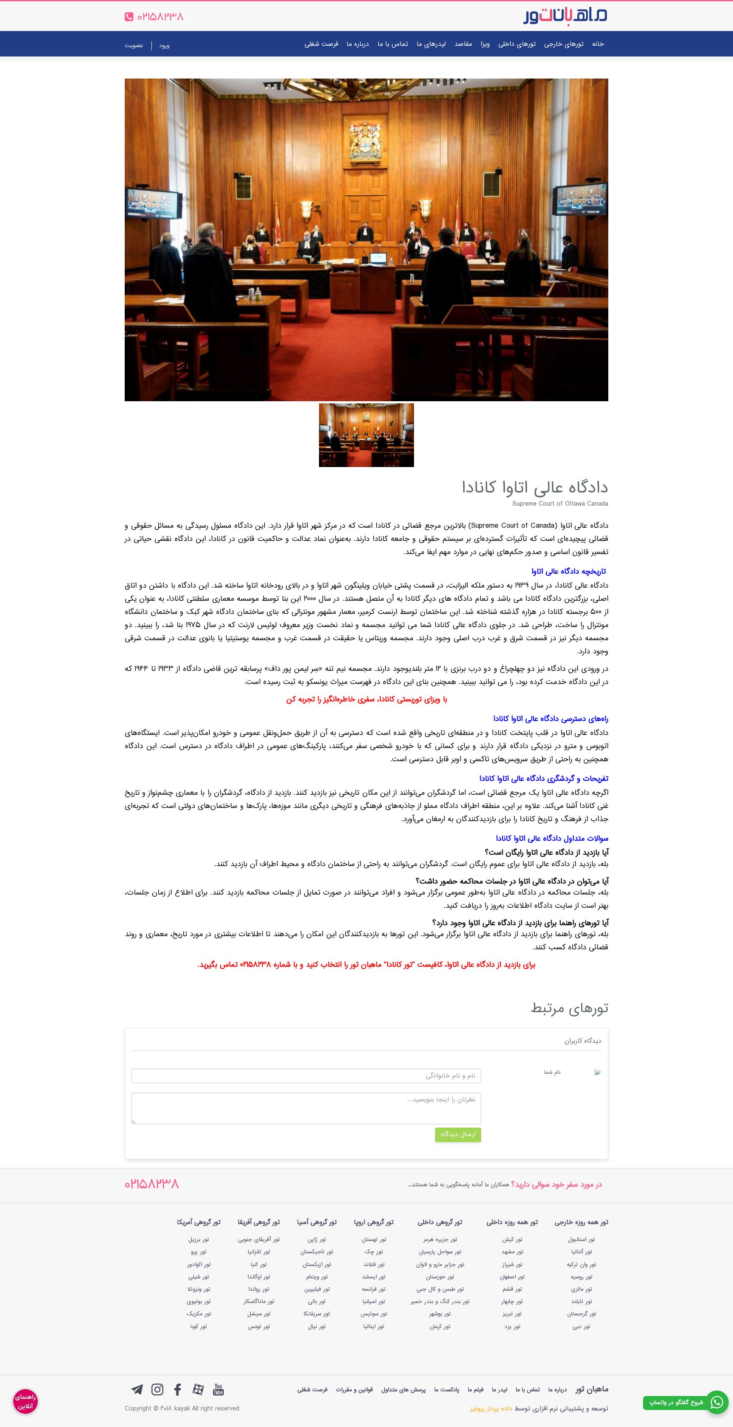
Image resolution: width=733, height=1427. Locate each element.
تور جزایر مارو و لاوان (440, 1264)
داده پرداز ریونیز (491, 1409)
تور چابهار (512, 1301)
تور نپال (317, 1326)
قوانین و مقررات (354, 1390)
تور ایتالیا (374, 1326)
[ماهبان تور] (551, 16)
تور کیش (512, 1239)
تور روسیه (582, 1277)
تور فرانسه (374, 1289)
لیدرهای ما (431, 44)
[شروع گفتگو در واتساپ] (717, 1402)
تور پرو (199, 1252)
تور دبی (581, 1326)
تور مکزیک (199, 1314)
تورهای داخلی (517, 44)
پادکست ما (446, 1390)
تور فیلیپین (317, 1289)
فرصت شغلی (321, 44)
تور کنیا (259, 1264)
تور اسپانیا (374, 1301)
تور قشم (512, 1289)
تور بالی (317, 1301)
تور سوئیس (374, 1314)
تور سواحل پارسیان (440, 1252)
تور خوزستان (440, 1277)
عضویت (134, 46)
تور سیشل (259, 1314)
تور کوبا (198, 1326)
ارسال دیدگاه (458, 1134)
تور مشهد (512, 1252)
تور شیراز (512, 1264)
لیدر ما (499, 1390)
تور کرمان (440, 1326)
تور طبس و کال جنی (440, 1289)
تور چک (373, 1252)
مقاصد (463, 44)
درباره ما (358, 44)
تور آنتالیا (581, 1252)
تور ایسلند (374, 1277)
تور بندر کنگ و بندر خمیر (440, 1301)
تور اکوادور (199, 1264)
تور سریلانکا (317, 1314)
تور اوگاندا (258, 1277)
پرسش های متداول (403, 1390)
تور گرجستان (581, 1314)
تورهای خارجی (564, 44)
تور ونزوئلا (198, 1289)
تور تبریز (512, 1314)
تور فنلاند (374, 1264)
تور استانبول (581, 1239)
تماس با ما (393, 44)
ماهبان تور (592, 1389)
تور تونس (259, 1326)
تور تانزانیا (259, 1252)
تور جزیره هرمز (440, 1239)
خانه (598, 44)
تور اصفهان (512, 1277)
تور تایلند (581, 1301)
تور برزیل (198, 1239)
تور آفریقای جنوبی (259, 1239)
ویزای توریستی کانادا (409, 699)
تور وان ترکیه (581, 1264)
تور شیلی (198, 1277)
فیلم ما (476, 1390)
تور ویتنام (317, 1277)
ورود (164, 46)
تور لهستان (373, 1239)
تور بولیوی (199, 1301)
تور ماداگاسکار (258, 1301)
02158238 (152, 1186)
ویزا (485, 44)
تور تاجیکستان (316, 1252)
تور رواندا (258, 1289)
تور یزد (512, 1326)
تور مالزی (581, 1289)
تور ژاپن (317, 1239)
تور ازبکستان (316, 1264)
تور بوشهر (440, 1314)
